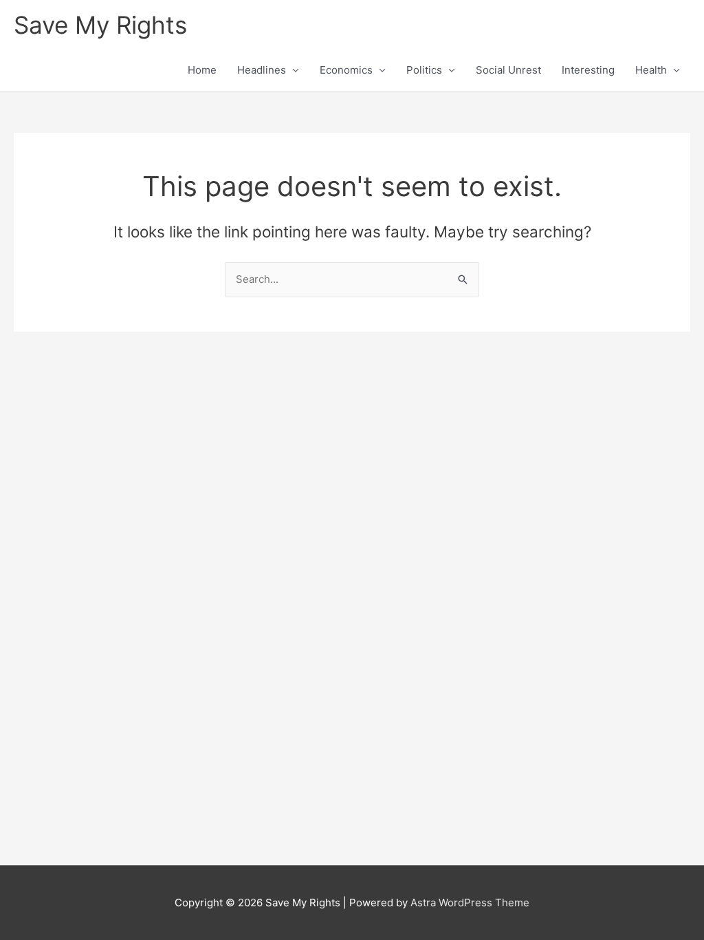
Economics (346, 69)
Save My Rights (100, 24)
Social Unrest (508, 69)
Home (202, 69)
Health (651, 69)
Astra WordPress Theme (469, 902)
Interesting (588, 69)
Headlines (261, 69)
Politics (424, 69)
